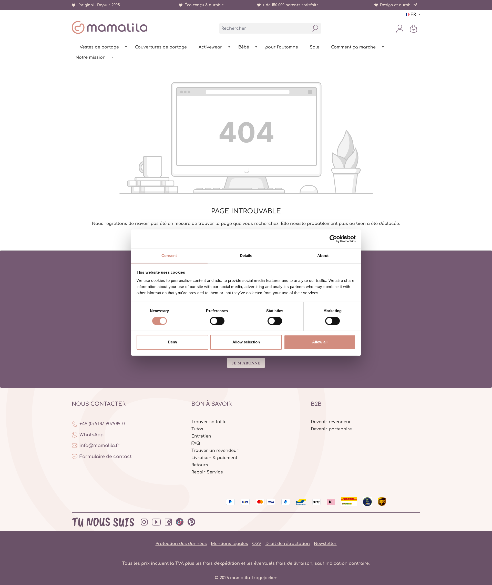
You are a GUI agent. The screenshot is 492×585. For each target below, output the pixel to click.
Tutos (197, 429)
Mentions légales (229, 543)
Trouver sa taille (209, 422)
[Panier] (413, 28)
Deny (172, 342)
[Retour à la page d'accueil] (109, 27)
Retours (199, 465)
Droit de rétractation (287, 543)
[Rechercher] (315, 28)
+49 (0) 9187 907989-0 (102, 423)
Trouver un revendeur (215, 450)
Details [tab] (246, 255)
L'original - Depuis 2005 (97, 5)
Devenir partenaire (331, 429)
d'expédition (227, 563)
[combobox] (264, 28)
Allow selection (246, 342)
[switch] (217, 321)
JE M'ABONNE (246, 363)
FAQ (195, 443)
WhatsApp (91, 434)
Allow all (319, 342)
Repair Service (207, 472)
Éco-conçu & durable (203, 5)
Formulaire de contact (105, 456)
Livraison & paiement (214, 457)
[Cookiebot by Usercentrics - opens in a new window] (333, 239)
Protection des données (181, 543)
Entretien (201, 436)
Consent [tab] (169, 255)
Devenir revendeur (331, 422)
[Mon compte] (400, 28)
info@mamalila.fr (99, 445)
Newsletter (325, 543)
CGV (256, 543)
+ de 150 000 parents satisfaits (290, 5)
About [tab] (323, 255)
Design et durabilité (397, 5)
